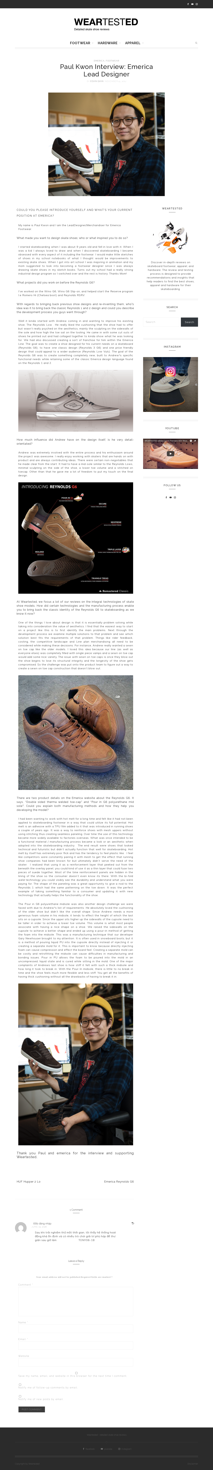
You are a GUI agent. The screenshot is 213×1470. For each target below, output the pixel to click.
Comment (25, 1284)
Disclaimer (193, 1464)
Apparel (133, 43)
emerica (99, 60)
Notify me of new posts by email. (41, 1399)
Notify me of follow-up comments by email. (48, 1387)
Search (189, 322)
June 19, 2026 (39, 1227)
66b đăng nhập (42, 1223)
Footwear (80, 43)
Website (23, 1356)
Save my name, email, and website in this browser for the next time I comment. (72, 1376)
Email (23, 1339)
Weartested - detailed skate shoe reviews (106, 1435)
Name (23, 1322)
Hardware (108, 43)
